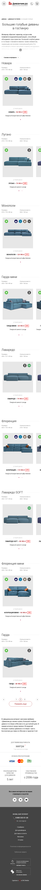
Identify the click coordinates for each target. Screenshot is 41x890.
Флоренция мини (12, 612)
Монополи (12, 254)
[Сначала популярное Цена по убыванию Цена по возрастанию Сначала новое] (11, 57)
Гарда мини (12, 326)
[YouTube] (26, 800)
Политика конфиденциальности (20, 846)
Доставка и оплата (20, 833)
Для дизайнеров (20, 830)
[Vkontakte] (15, 800)
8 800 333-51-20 (32, 4)
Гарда (12, 684)
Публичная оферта (20, 852)
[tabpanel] (18, 96)
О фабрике (20, 827)
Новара (12, 112)
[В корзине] (37, 3)
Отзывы (20, 840)
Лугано (12, 183)
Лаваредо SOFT (12, 541)
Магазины (20, 836)
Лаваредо (12, 399)
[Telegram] (20, 800)
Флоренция (11, 470)
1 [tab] (20, 119)
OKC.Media (25, 880)
